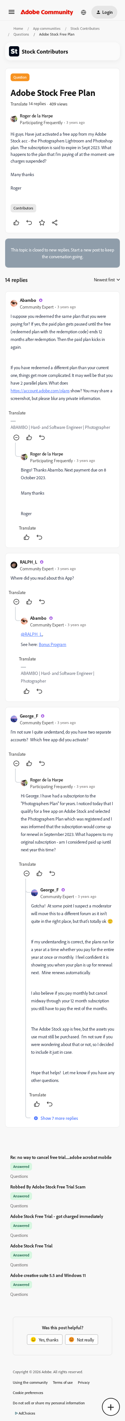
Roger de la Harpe (36, 115)
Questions (21, 34)
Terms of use (63, 1382)
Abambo (28, 300)
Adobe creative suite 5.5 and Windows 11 (48, 1275)
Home (18, 28)
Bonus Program (52, 644)
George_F (29, 716)
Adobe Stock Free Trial (31, 1245)
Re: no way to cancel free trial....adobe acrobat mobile (61, 1157)
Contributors (23, 208)
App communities (47, 28)
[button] (11, 14)
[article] (62, 370)
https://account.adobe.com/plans (40, 390)
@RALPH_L (31, 634)
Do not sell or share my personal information (49, 1402)
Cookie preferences (28, 1392)
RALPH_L (28, 562)
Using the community (30, 1382)
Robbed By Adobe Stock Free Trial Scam (48, 1186)
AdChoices (27, 1413)
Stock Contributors (85, 28)
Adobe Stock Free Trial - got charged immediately (56, 1216)
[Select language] (84, 12)
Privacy (84, 1382)
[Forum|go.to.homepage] (47, 12)
